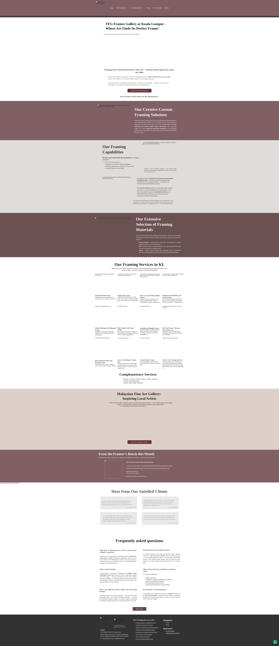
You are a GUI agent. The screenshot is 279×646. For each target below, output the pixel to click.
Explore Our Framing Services (139, 90)
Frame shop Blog (157, 8)
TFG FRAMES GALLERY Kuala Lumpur (110, 632)
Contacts (166, 8)
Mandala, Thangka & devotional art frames (147, 627)
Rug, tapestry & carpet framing (144, 634)
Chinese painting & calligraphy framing (146, 622)
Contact (102, 630)
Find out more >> (153, 96)
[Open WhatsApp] (275, 642)
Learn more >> (156, 302)
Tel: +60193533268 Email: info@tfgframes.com (112, 638)
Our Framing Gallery (121, 8)
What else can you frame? (173, 633)
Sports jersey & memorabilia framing (145, 630)
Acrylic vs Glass (170, 631)
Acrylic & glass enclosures (143, 637)
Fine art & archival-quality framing (144, 639)
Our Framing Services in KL (144, 620)
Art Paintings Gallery (136, 8)
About (148, 8)
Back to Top (139, 609)
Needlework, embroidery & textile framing (146, 632)
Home (111, 8)
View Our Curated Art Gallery (139, 442)
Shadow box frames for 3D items (144, 625)
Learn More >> (130, 334)
